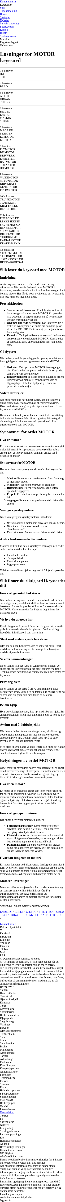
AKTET (33, 914)
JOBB (61, 914)
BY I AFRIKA (10, 914)
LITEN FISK (46, 911)
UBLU (60, 911)
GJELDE (31, 911)
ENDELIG (6, 911)
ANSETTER (48, 914)
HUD (23, 914)
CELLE (19, 911)
